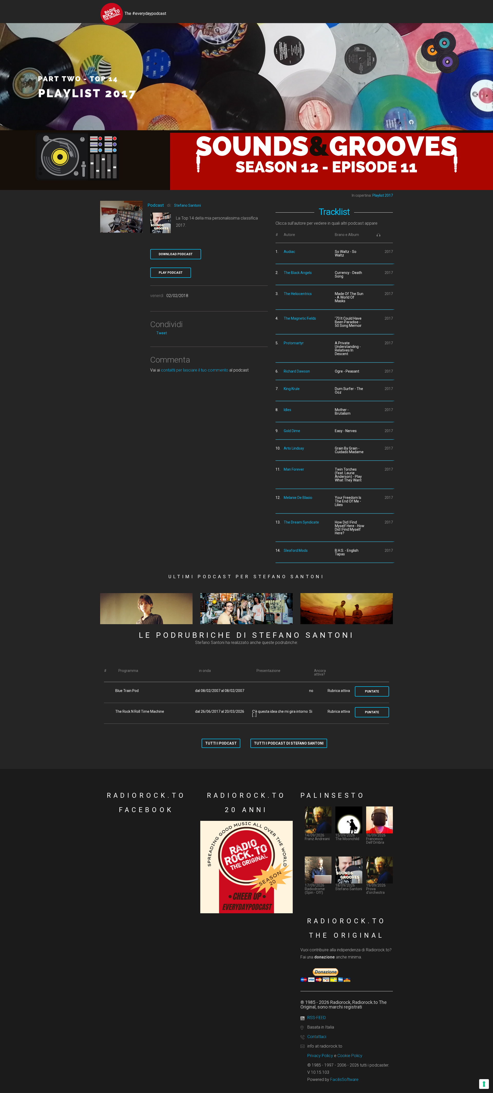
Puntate (372, 691)
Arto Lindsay (294, 448)
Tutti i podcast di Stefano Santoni (289, 743)
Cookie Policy (350, 1055)
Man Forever (294, 469)
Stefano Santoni (187, 205)
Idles (287, 410)
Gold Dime (292, 431)
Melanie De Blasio (298, 498)
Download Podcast (176, 254)
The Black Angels (298, 273)
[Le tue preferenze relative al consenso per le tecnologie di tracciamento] (484, 1084)
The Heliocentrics (298, 294)
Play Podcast (171, 272)
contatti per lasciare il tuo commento (194, 370)
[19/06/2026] (246, 608)
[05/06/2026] (346, 608)
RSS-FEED (316, 1017)
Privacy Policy (320, 1055)
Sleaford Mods (296, 550)
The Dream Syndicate (301, 522)
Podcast (156, 205)
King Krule (292, 389)
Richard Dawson (297, 371)
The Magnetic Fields (300, 318)
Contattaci (316, 1036)
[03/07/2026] (146, 608)
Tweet (161, 333)
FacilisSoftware (344, 1079)
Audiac (289, 252)
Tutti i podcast (221, 743)
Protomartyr (294, 343)
